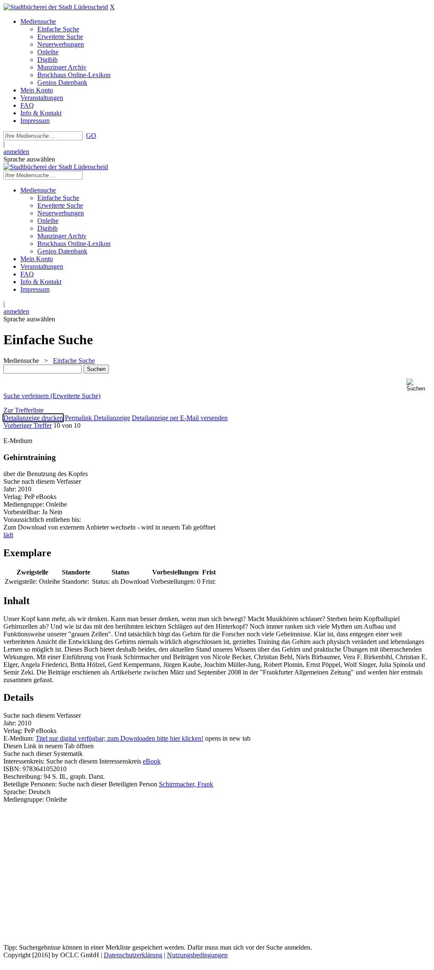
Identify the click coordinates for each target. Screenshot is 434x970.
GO (91, 135)
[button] (418, 385)
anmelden (16, 151)
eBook (152, 761)
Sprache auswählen (29, 159)
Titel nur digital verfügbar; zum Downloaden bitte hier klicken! (119, 738)
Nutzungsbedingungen (197, 955)
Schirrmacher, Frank (186, 784)
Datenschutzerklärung (133, 955)
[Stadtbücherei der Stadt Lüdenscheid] (55, 7)
